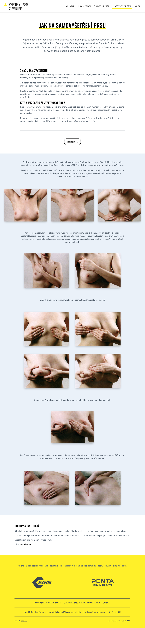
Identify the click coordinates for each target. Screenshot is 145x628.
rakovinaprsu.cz (27, 544)
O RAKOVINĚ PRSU (101, 6)
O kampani (40, 603)
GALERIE (138, 6)
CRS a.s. (24, 621)
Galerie (106, 603)
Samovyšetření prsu (90, 603)
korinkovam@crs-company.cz (94, 612)
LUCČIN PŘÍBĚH (84, 6)
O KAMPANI (70, 6)
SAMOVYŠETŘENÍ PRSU (122, 6)
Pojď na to (72, 142)
